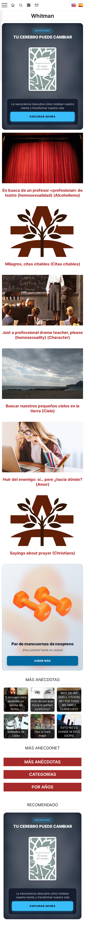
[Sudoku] (29, 5)
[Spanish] (80, 5)
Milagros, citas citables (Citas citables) (42, 264)
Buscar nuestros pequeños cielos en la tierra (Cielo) (42, 408)
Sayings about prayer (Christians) (42, 553)
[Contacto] (37, 5)
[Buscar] (21, 5)
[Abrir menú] (4, 5)
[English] (74, 5)
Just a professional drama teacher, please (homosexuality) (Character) (42, 335)
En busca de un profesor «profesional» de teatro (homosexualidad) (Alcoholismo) (42, 193)
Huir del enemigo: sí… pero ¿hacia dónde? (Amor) (42, 482)
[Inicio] (13, 5)
